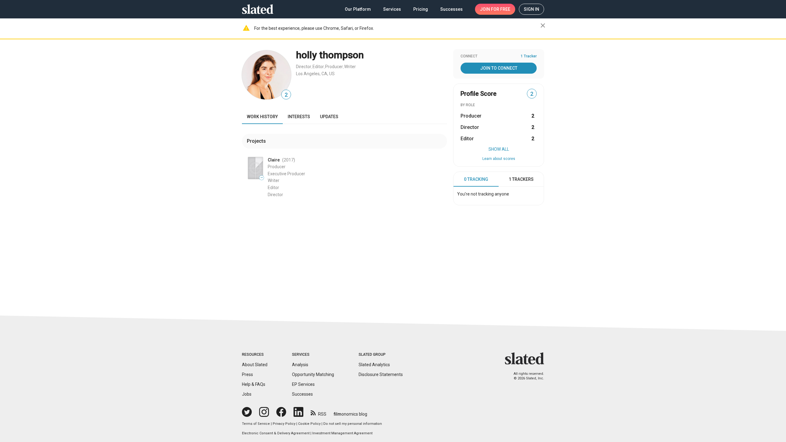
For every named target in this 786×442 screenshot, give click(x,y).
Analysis (300, 364)
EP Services (303, 384)
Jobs (246, 394)
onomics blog (350, 414)
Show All (498, 149)
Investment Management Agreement (342, 433)
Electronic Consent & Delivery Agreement (275, 433)
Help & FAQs (253, 384)
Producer (334, 66)
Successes (302, 394)
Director (303, 66)
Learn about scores (498, 159)
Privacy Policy (284, 424)
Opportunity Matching (313, 374)
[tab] (476, 179)
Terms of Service (256, 424)
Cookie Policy (309, 424)
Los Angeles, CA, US (315, 73)
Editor (318, 66)
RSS (322, 414)
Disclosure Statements (381, 374)
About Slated (254, 364)
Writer (350, 66)
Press (247, 374)
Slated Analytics (374, 364)
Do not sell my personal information (352, 424)
